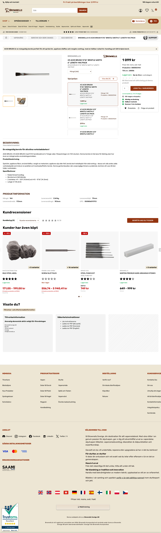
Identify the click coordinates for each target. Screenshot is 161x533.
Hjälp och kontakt (12, 2)
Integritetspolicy (153, 407)
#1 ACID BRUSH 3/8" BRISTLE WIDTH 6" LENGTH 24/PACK (88, 114)
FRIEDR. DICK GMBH (48, 271)
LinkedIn (50, 436)
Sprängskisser (21, 21)
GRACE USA (85, 271)
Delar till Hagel (33, 26)
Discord (9, 436)
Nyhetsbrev (6, 402)
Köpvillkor (106, 391)
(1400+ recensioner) (86, 32)
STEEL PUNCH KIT (88, 273)
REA (155, 21)
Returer (105, 396)
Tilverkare (6, 380)
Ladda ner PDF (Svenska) (71, 326)
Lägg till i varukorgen (143, 88)
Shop (4, 21)
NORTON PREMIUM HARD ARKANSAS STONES (137, 273)
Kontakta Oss (152, 380)
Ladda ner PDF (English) (70, 328)
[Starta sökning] (82, 10)
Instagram (22, 436)
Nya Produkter (7, 391)
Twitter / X (64, 436)
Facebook (36, 436)
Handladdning (50, 26)
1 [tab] (79, 297)
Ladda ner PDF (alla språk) (71, 324)
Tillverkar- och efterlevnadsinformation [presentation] (19, 310)
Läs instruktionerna (69, 321)
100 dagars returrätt (150, 2)
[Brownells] (110, 56)
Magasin (41, 26)
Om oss (150, 385)
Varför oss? (106, 380)
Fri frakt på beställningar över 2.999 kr (80, 2)
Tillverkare (41, 21)
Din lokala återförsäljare (111, 385)
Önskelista (147, 10)
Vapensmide (65, 26)
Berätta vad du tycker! (142, 220)
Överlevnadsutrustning (66, 402)
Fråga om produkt (147, 108)
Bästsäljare (6, 385)
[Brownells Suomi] (100, 492)
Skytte (58, 26)
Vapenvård (85, 26)
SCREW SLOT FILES (49, 273)
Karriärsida (151, 413)
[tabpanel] (21, 262)
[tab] (19, 309)
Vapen (4, 26)
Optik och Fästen (76, 26)
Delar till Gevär (12, 26)
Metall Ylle (5, 293)
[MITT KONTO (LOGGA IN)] (141, 10)
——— (91, 26)
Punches (83, 291)
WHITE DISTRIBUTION (9, 271)
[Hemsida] (5, 38)
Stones (122, 291)
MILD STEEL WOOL (9, 273)
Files (43, 293)
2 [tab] (81, 297)
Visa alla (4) (106, 79)
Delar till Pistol (22, 26)
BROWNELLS (74, 56)
